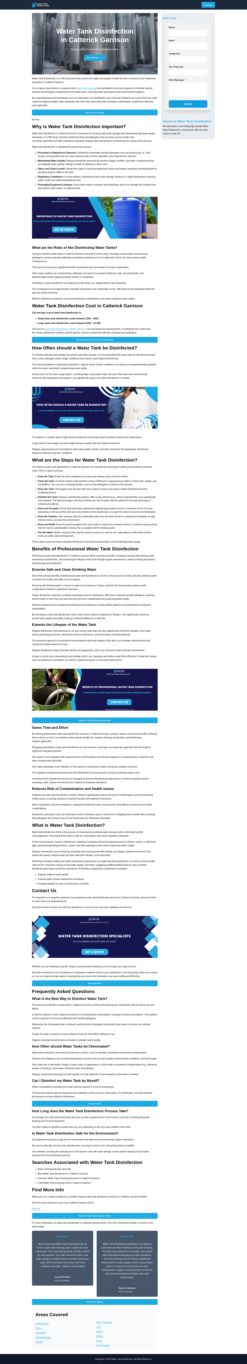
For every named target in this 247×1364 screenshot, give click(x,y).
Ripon (38, 1328)
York (98, 1327)
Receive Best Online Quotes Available (94, 340)
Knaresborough (43, 1337)
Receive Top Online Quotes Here (95, 720)
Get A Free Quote (95, 1302)
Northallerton (42, 1323)
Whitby (99, 1336)
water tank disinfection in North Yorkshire (65, 329)
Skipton (39, 1342)
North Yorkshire (104, 1322)
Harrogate (40, 1333)
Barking (36, 1208)
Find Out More (95, 983)
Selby (99, 1341)
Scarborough (102, 1345)
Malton (99, 1331)
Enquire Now (95, 1104)
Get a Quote (93, 57)
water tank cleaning (86, 88)
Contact (208, 5)
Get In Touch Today (94, 112)
